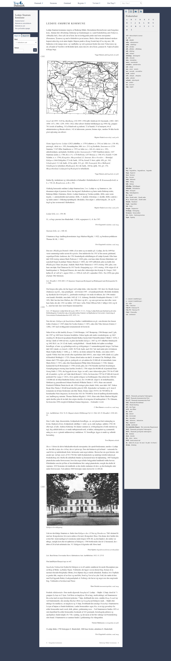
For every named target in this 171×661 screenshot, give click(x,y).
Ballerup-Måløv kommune (108, 643)
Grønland (67, 3)
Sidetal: (16, 48)
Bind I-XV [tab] (26, 36)
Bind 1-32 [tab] (17, 36)
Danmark (37, 3)
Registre (81, 3)
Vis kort (96, 3)
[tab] (126, 11)
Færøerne (53, 3)
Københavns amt (20, 26)
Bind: (16, 39)
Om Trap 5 (111, 3)
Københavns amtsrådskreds (23, 23)
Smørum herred (19, 21)
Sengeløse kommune (55, 643)
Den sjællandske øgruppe (22, 28)
